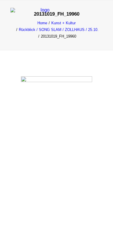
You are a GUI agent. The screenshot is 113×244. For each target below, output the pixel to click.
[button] (99, 15)
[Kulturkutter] (42, 15)
